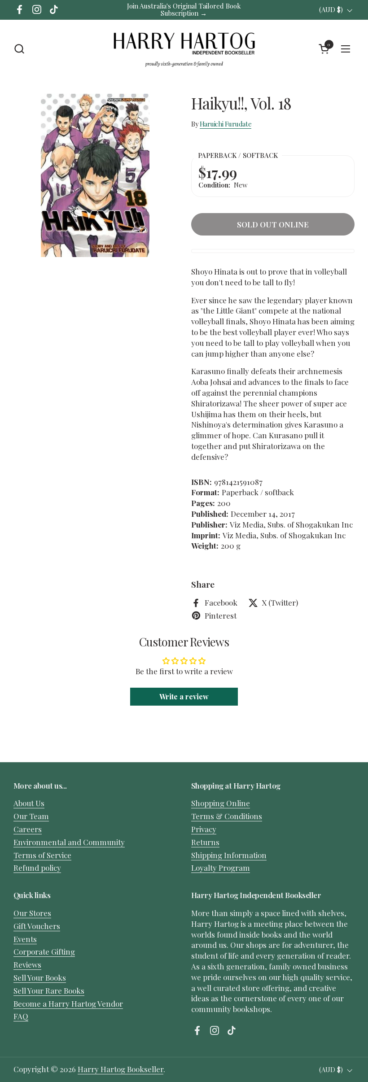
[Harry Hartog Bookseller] (184, 48)
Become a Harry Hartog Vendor (68, 1003)
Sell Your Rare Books (48, 990)
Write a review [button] (184, 696)
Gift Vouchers (36, 926)
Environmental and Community (69, 842)
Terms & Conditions (226, 816)
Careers (27, 829)
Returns (205, 842)
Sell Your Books (39, 977)
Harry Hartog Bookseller (120, 1069)
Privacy (203, 829)
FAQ (20, 1016)
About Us (28, 803)
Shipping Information (229, 855)
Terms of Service (42, 855)
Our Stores (32, 913)
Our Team (31, 816)
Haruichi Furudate (225, 123)
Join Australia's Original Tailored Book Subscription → (184, 9)
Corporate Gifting (44, 951)
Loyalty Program (220, 868)
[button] (19, 48)
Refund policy (37, 868)
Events (25, 939)
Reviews (27, 964)
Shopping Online (220, 803)
